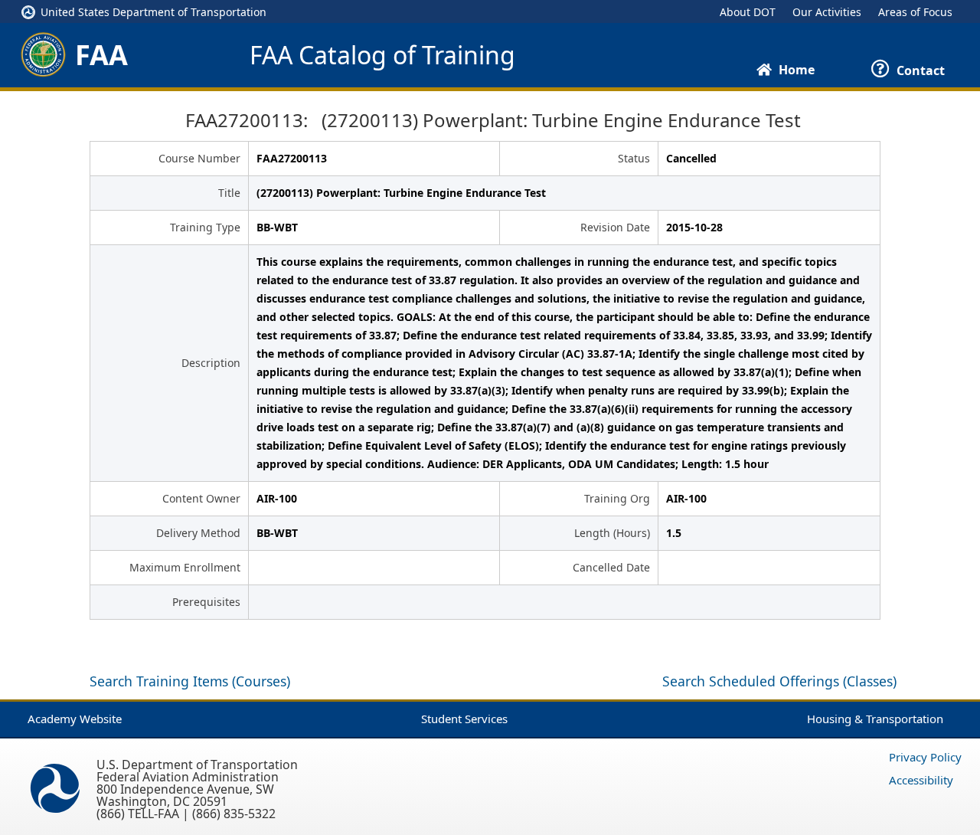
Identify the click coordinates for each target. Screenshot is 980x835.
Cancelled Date (611, 567)
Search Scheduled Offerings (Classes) (779, 681)
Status (634, 158)
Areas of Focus (915, 12)
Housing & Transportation (875, 718)
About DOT (748, 12)
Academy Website (75, 718)
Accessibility (921, 780)
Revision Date (615, 227)
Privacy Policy (925, 757)
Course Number (199, 158)
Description (210, 362)
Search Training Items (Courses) (190, 681)
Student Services (464, 718)
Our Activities (826, 12)
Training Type (205, 227)
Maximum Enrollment (184, 567)
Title (229, 192)
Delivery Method (198, 533)
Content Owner (201, 498)
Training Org (617, 498)
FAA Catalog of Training (382, 55)
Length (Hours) (612, 533)
